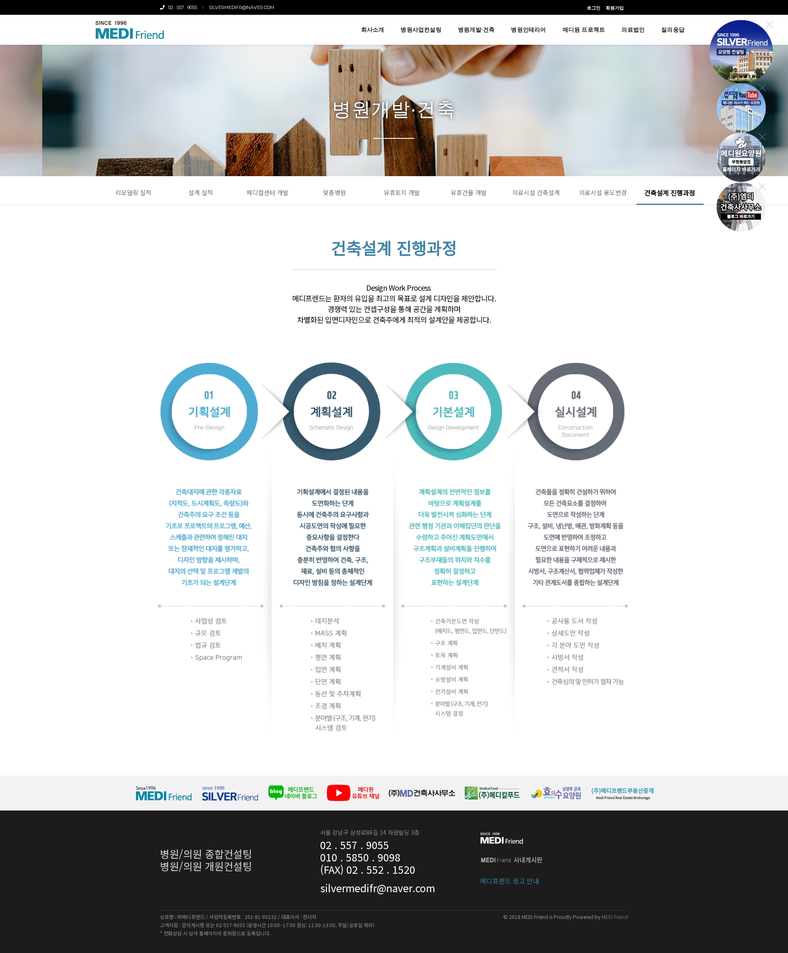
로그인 (593, 8)
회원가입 (615, 8)
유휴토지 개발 (402, 192)
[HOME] (129, 30)
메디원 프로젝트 (584, 29)
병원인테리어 (528, 29)
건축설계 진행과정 (669, 192)
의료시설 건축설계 (536, 192)
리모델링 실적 (133, 192)
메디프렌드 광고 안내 (509, 881)
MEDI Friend (615, 916)
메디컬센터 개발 (268, 192)
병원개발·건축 (476, 29)
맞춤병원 (334, 192)
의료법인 (633, 29)
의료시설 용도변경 (603, 192)
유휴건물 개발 (469, 192)
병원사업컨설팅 (421, 29)
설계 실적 (200, 192)
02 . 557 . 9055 (181, 7)
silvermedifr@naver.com (241, 7)
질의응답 (673, 29)
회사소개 (373, 29)
